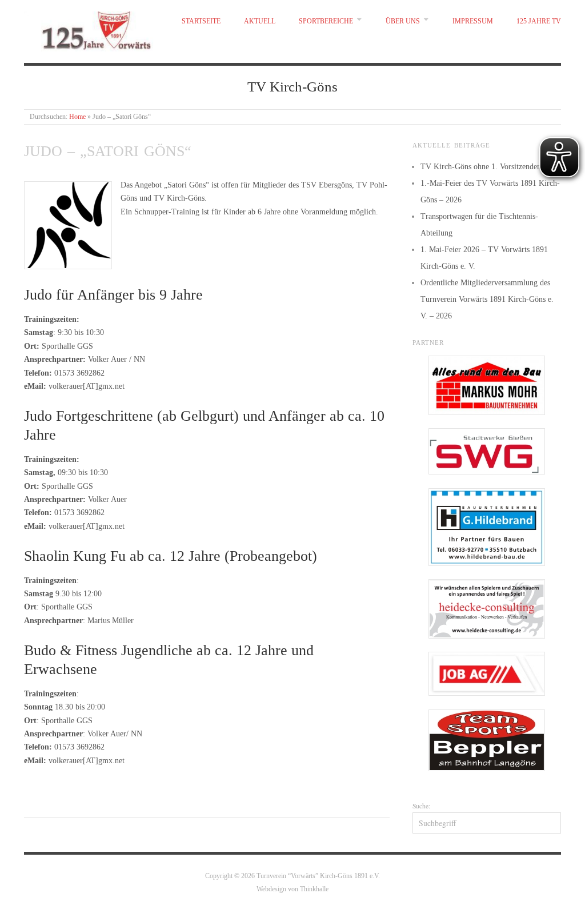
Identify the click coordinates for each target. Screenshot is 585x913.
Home (77, 117)
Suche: (421, 806)
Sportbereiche (326, 21)
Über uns (403, 21)
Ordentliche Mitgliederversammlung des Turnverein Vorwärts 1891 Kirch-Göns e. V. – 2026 (487, 299)
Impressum (472, 21)
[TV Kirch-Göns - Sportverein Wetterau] (91, 28)
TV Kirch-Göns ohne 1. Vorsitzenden (480, 166)
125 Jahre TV (538, 21)
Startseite (201, 21)
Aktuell (259, 21)
